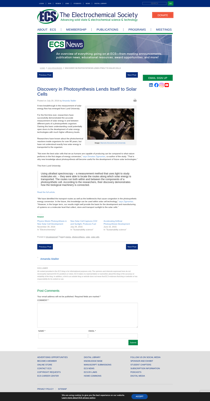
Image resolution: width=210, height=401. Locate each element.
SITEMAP (62, 389)
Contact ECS (44, 368)
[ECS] (87, 16)
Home (42, 68)
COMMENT (43, 300)
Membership (76, 29)
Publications (107, 29)
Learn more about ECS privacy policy (78, 397)
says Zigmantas (126, 201)
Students (77, 3)
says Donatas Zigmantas (94, 156)
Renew (58, 3)
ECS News (89, 368)
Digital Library (100, 3)
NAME (41, 331)
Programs (137, 29)
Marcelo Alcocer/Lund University (112, 143)
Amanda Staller (69, 100)
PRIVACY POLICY (45, 389)
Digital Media (137, 376)
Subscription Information (145, 368)
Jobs (67, 3)
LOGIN (41, 3)
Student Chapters (140, 365)
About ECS (46, 29)
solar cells (95, 237)
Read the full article (46, 192)
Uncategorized (55, 68)
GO (170, 3)
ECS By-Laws (90, 372)
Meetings (164, 29)
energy (68, 237)
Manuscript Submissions (97, 365)
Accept (139, 396)
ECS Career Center (48, 376)
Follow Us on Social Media (145, 357)
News (88, 3)
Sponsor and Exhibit (141, 361)
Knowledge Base (93, 361)
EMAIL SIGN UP (157, 78)
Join (49, 3)
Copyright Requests (49, 372)
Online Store (44, 365)
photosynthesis (78, 237)
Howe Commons (92, 376)
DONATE (163, 15)
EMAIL (92, 331)
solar (88, 237)
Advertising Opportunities (52, 357)
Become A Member (47, 361)
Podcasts (135, 372)
